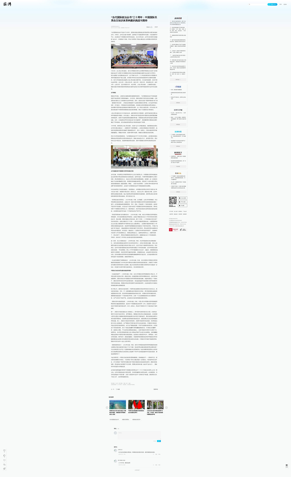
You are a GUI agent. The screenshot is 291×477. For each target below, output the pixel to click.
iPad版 (182, 205)
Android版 (183, 198)
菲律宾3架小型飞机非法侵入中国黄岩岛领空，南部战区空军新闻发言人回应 (178, 61)
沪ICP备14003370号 (173, 218)
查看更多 (178, 102)
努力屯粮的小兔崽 (121, 460)
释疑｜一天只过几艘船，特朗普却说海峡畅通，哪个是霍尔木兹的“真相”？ (178, 119)
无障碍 (285, 4)
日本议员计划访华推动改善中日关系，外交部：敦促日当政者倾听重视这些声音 (178, 68)
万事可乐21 (120, 449)
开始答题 (178, 166)
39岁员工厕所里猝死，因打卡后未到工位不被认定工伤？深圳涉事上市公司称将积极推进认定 (178, 23)
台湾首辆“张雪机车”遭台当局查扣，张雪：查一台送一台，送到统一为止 (178, 74)
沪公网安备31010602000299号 (175, 220)
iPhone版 (183, 201)
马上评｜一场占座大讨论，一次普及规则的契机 (178, 113)
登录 (280, 4)
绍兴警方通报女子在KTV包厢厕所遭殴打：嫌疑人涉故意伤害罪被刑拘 (178, 46)
